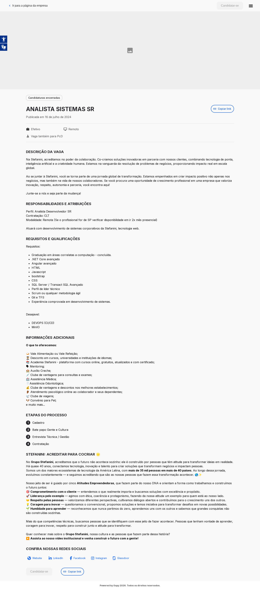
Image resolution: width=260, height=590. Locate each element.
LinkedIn (58, 558)
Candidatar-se (230, 5)
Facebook (80, 558)
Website (37, 558)
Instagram (101, 558)
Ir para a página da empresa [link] (30, 5)
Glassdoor (123, 558)
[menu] (250, 5)
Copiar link (224, 108)
